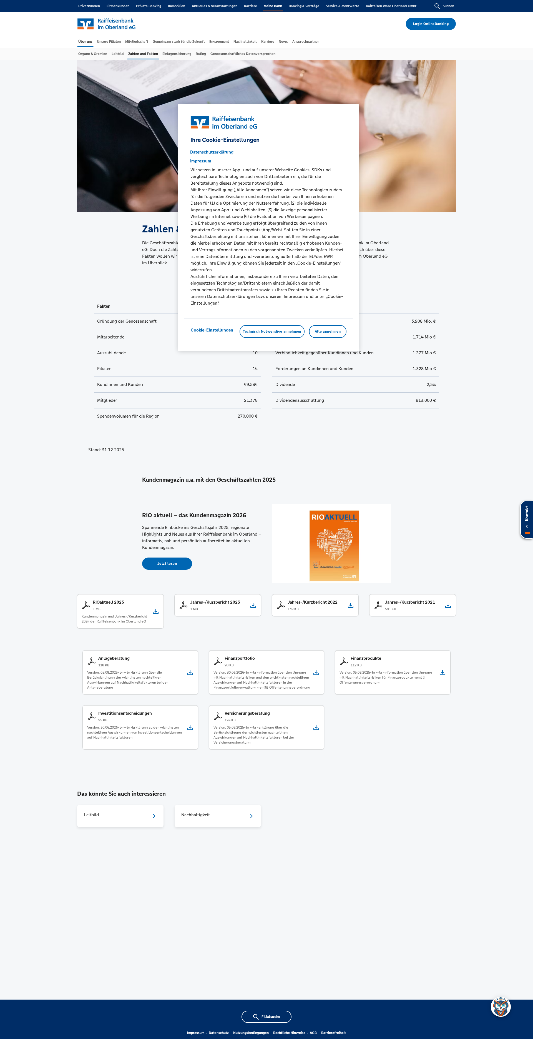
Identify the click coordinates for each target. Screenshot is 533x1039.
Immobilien (176, 6)
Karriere (250, 6)
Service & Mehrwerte (342, 6)
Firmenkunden (118, 6)
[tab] (85, 41)
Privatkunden (89, 6)
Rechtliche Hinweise (289, 1033)
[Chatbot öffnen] (501, 1007)
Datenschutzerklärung (211, 152)
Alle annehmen (328, 331)
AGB (313, 1033)
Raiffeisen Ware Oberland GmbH (392, 6)
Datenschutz (219, 1033)
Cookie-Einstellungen (212, 330)
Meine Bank (273, 6)
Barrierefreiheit (333, 1033)
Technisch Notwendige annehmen (272, 331)
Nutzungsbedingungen (251, 1033)
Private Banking (148, 6)
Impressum (195, 1033)
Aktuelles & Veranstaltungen (214, 6)
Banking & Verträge (304, 6)
